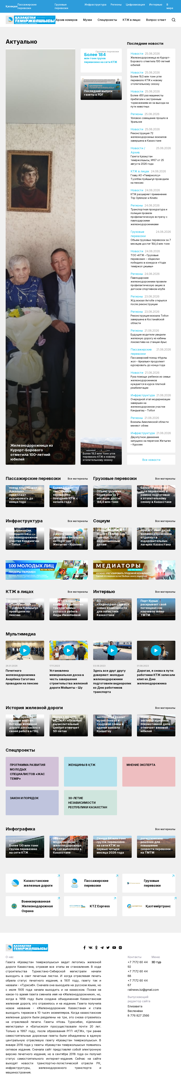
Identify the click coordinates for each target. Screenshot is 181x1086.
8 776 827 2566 (138, 1015)
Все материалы (78, 478)
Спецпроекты (107, 20)
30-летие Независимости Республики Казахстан (87, 802)
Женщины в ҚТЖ (81, 765)
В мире (170, 6)
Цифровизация (135, 4)
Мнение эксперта (141, 765)
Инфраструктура (95, 4)
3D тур (156, 962)
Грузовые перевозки (61, 6)
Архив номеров (66, 20)
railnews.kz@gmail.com (143, 989)
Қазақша (11, 6)
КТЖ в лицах (132, 20)
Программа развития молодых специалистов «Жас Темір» (27, 771)
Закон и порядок (24, 798)
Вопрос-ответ (156, 20)
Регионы (116, 4)
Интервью (155, 4)
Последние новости (145, 43)
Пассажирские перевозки (27, 6)
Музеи (87, 20)
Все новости (151, 460)
